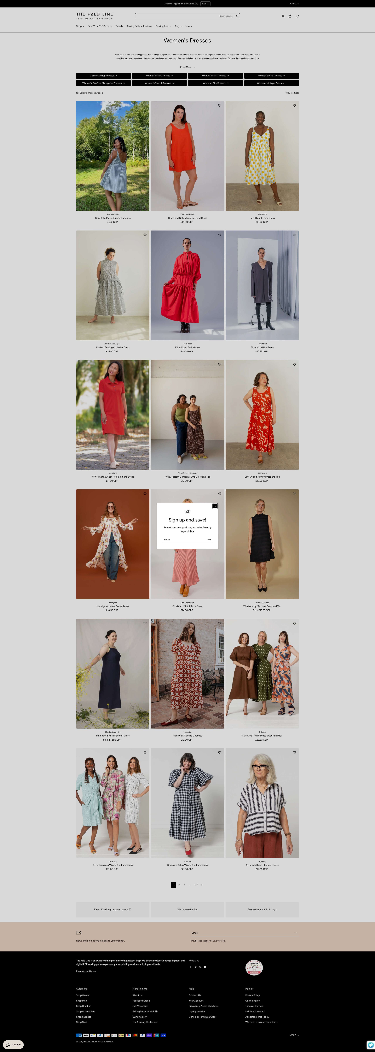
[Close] (215, 506)
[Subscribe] (209, 539)
